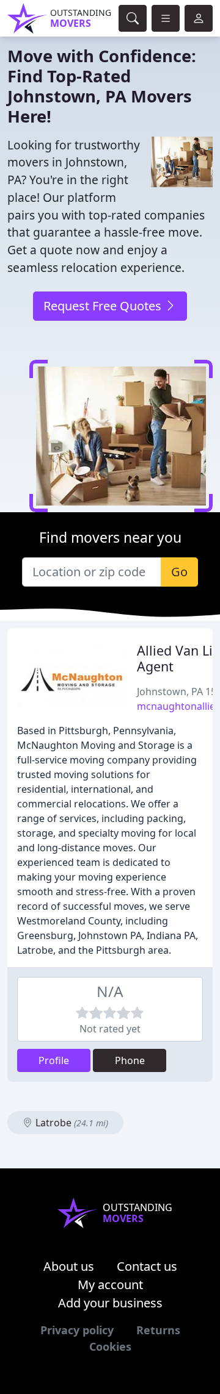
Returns (158, 1330)
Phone (130, 1060)
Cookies (110, 1346)
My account (110, 1284)
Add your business (110, 1303)
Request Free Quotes (103, 306)
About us (68, 1266)
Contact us (147, 1266)
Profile (53, 1060)
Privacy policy (77, 1330)
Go (179, 571)
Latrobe (70, 1122)
